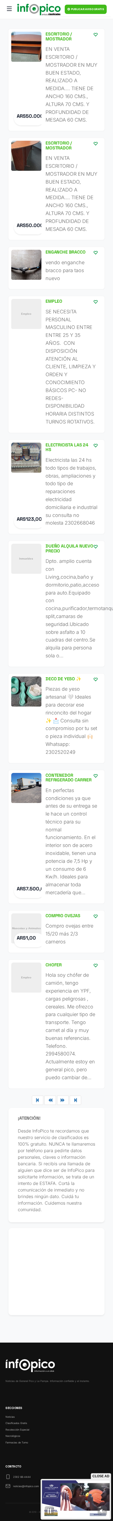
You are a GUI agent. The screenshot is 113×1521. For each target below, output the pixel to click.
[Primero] (37, 1100)
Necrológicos (12, 1435)
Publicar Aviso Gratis (87, 9)
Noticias (10, 1416)
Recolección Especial (17, 1429)
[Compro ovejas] (56, 932)
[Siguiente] (63, 1100)
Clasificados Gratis (16, 1423)
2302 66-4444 (22, 1476)
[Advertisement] (56, 1271)
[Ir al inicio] (39, 9)
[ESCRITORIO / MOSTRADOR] (56, 80)
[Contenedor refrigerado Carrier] (56, 837)
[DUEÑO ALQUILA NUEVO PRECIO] (56, 604)
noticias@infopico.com (26, 1486)
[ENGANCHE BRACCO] (56, 268)
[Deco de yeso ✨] (56, 718)
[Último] (75, 1100)
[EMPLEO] (56, 364)
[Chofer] (56, 1024)
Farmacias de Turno (16, 1442)
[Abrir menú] (9, 9)
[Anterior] (50, 1100)
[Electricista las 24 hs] (56, 487)
